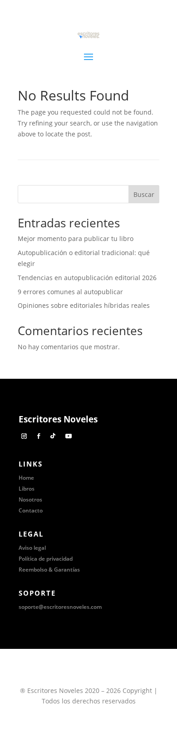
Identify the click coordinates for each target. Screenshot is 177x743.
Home (26, 478)
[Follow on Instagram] (24, 436)
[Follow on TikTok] (53, 436)
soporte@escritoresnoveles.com (60, 607)
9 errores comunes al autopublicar (70, 291)
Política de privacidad (46, 558)
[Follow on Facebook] (38, 436)
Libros (26, 488)
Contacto (31, 510)
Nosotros (30, 499)
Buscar (143, 194)
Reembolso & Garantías (49, 569)
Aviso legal (32, 548)
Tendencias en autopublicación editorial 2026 (87, 277)
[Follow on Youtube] (68, 436)
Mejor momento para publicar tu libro (75, 238)
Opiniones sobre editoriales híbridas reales (84, 305)
